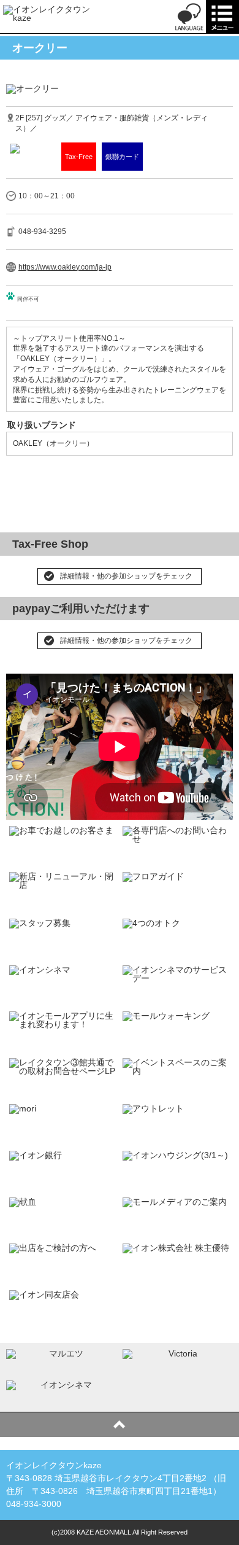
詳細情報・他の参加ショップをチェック (126, 576)
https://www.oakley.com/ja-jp (65, 267)
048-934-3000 (33, 1504)
